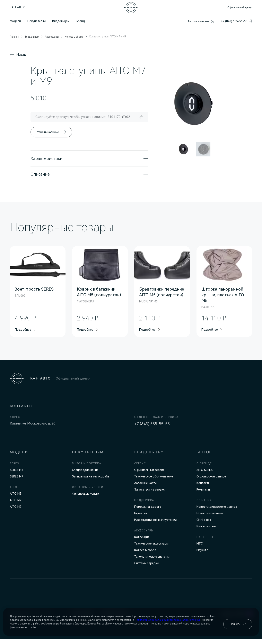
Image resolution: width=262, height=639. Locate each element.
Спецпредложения (85, 470)
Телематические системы (151, 556)
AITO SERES (204, 470)
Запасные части (145, 483)
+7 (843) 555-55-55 (152, 423)
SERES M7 (16, 476)
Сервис (140, 463)
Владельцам (60, 21)
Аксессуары (144, 530)
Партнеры (204, 537)
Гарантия (140, 513)
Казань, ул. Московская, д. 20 (32, 423)
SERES (14, 463)
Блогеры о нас (206, 526)
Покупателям (36, 21)
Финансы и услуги (87, 487)
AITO (13, 487)
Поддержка (144, 500)
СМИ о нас (203, 519)
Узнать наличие (48, 132)
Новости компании (209, 513)
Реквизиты (203, 489)
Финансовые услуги (85, 493)
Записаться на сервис (149, 489)
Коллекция (141, 537)
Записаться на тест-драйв (90, 476)
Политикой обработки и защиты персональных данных (167, 620)
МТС (199, 543)
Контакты (203, 483)
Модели (15, 21)
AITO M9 (15, 506)
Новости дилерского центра (216, 506)
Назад (21, 54)
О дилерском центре (211, 476)
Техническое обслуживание (153, 476)
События (204, 500)
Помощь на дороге (147, 506)
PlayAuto (202, 550)
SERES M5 (16, 470)
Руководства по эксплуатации (155, 519)
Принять (235, 624)
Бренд (80, 21)
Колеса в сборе (145, 550)
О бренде (204, 463)
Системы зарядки (146, 563)
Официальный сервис (149, 470)
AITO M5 (15, 493)
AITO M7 (15, 500)
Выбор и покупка (86, 463)
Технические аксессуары (151, 543)
